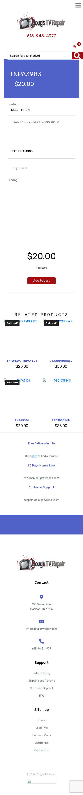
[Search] (77, 55)
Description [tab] (20, 110)
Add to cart (41, 280)
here (34, 456)
